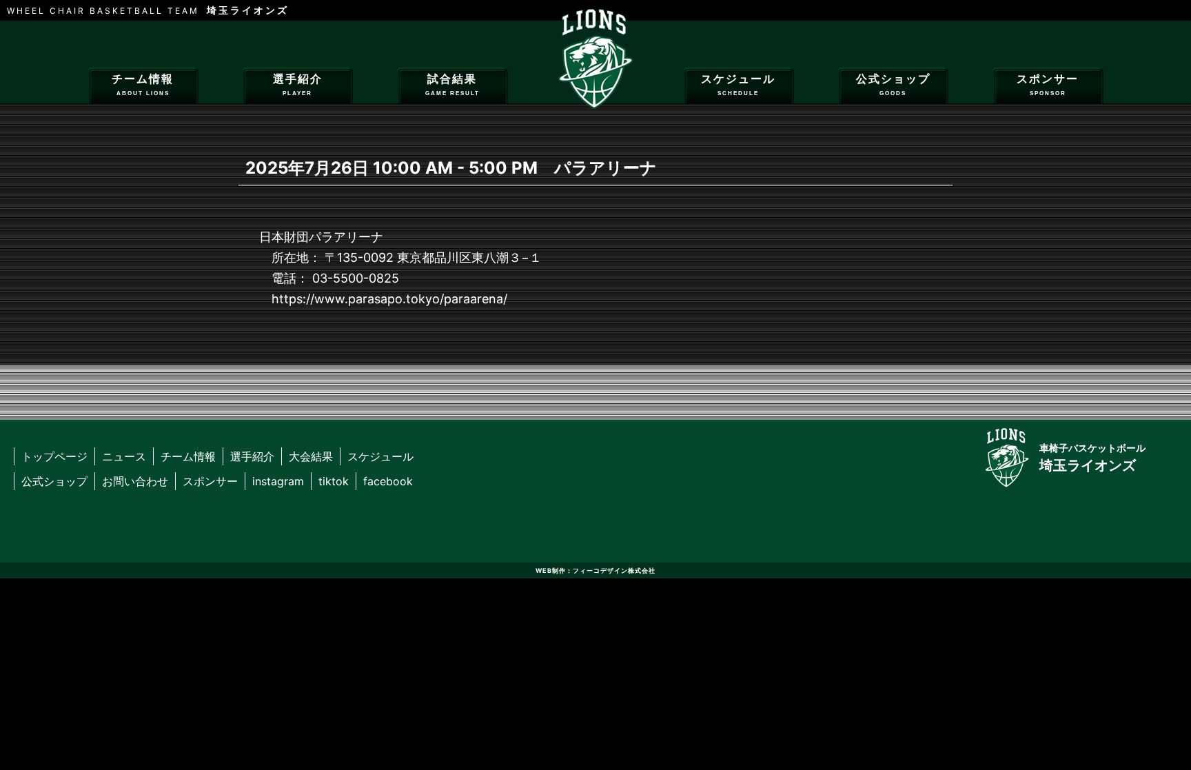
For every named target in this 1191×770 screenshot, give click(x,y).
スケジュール (738, 85)
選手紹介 (298, 85)
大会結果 (311, 456)
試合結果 (452, 85)
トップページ (54, 456)
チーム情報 (143, 85)
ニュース (124, 456)
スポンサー (1048, 85)
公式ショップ (893, 85)
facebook (388, 481)
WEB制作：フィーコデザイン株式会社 (595, 570)
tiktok (333, 481)
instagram (278, 481)
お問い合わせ (135, 481)
